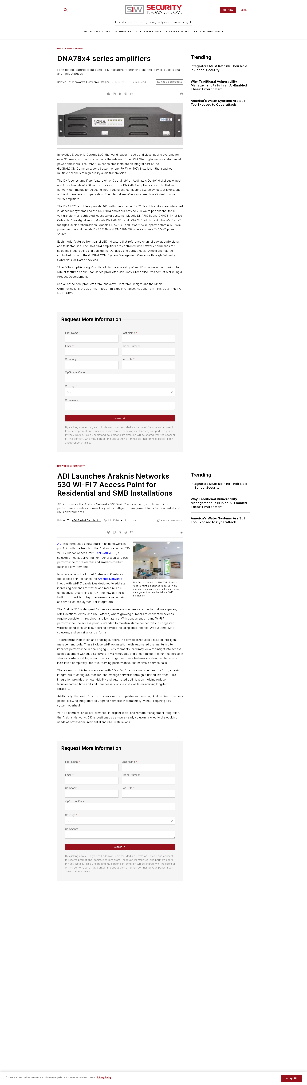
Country (71, 386)
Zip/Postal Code (75, 372)
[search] (65, 10)
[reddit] (125, 93)
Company (71, 359)
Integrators (123, 31)
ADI (59, 543)
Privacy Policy (104, 1077)
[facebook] (108, 93)
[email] (131, 93)
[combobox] (120, 392)
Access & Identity (177, 31)
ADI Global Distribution (86, 520)
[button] (59, 10)
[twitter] (120, 93)
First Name (73, 332)
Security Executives (96, 31)
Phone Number (131, 346)
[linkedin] (114, 93)
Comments (71, 400)
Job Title (128, 359)
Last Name (129, 332)
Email (69, 346)
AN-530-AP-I (106, 553)
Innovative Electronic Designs (91, 82)
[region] (153, 1078)
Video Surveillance (148, 31)
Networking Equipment (71, 48)
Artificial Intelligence (209, 31)
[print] (181, 93)
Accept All (291, 1078)
